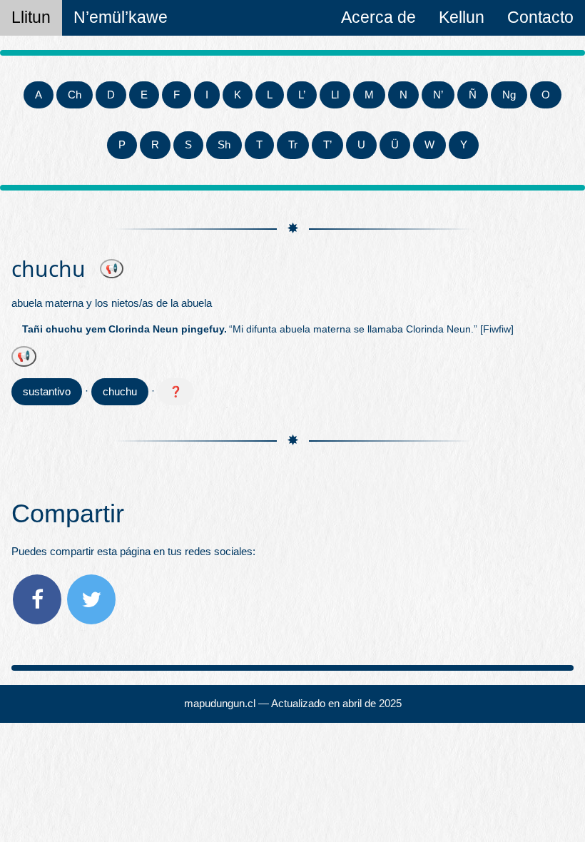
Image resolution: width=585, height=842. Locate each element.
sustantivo (47, 391)
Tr (292, 144)
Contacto (540, 17)
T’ (327, 144)
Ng (509, 94)
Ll (335, 94)
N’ (438, 94)
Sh (224, 144)
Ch (74, 94)
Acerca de (378, 17)
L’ (301, 94)
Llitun (31, 17)
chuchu (120, 391)
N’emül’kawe (120, 17)
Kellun (461, 17)
